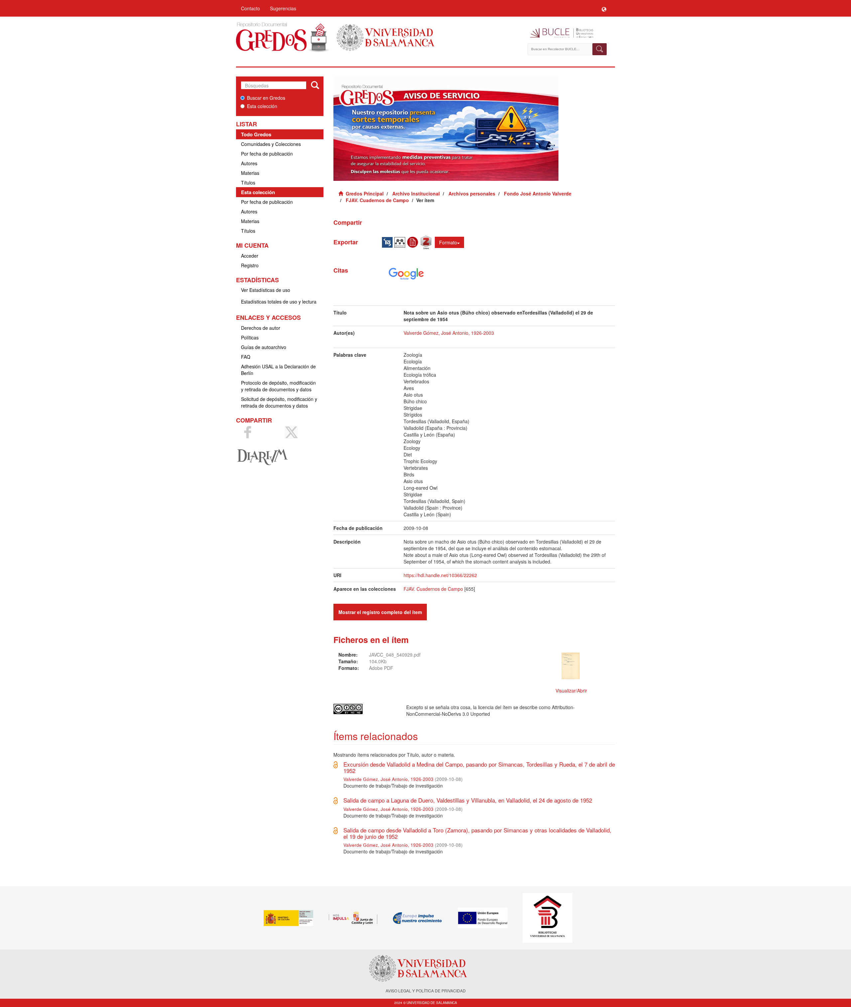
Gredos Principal (365, 193)
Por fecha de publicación (267, 153)
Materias (250, 173)
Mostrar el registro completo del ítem (380, 612)
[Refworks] (413, 241)
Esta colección (262, 106)
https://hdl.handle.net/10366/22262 (440, 575)
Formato (448, 242)
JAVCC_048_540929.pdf (395, 654)
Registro (250, 265)
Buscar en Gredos (266, 97)
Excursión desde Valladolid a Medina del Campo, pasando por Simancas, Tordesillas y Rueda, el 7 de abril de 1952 (479, 767)
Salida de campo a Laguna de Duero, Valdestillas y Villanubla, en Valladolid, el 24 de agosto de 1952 (467, 800)
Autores (249, 163)
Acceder (249, 255)
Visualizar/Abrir (571, 690)
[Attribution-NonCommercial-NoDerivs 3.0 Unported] (364, 709)
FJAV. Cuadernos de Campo (377, 200)
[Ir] (314, 85)
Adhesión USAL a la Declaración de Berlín (278, 369)
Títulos (248, 182)
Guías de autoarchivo (263, 347)
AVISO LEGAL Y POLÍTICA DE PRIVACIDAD (426, 990)
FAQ (245, 356)
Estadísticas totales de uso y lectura (278, 301)
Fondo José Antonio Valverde (537, 193)
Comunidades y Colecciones (271, 144)
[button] (604, 8)
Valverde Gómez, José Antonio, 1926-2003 (449, 332)
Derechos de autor (260, 327)
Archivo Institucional (416, 193)
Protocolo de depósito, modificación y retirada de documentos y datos (278, 386)
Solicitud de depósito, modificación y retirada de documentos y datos (279, 402)
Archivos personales (471, 193)
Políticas (250, 337)
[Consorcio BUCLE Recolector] (567, 33)
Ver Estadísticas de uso (265, 290)
